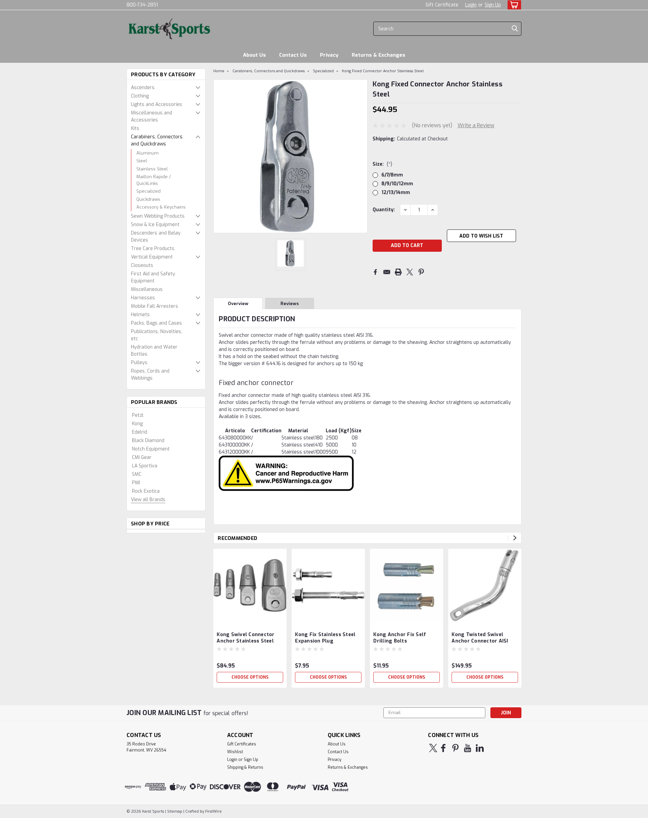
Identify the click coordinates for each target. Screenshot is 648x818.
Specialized (148, 191)
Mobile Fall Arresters (154, 306)
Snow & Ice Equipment (155, 224)
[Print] (398, 272)
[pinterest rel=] (455, 748)
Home (218, 71)
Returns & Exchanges (378, 55)
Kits (135, 128)
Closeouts (142, 265)
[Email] (386, 272)
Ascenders (143, 87)
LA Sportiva (144, 466)
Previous (508, 538)
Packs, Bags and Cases (156, 323)
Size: (382, 164)
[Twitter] (409, 272)
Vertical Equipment (152, 257)
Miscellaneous (147, 289)
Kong (137, 423)
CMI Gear (142, 457)
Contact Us (293, 55)
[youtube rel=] (467, 748)
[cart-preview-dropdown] (512, 4)
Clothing (140, 96)
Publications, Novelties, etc (156, 335)
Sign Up (493, 5)
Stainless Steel (152, 169)
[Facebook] (375, 272)
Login (471, 5)
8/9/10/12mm (397, 184)
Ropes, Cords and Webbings (150, 374)
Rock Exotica (146, 491)
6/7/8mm (392, 175)
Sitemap (174, 811)
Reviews (289, 303)
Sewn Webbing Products (158, 216)
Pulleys (139, 362)
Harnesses (143, 298)
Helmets (140, 314)
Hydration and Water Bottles (154, 350)
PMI (136, 483)
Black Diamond (148, 440)
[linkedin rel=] (480, 748)
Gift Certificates (241, 744)
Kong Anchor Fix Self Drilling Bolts (399, 637)
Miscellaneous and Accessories (151, 116)
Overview (238, 303)
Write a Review (476, 125)
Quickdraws (148, 199)
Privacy (329, 55)
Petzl (137, 415)
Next (514, 538)
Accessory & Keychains (161, 207)
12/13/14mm (395, 192)
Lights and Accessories (156, 104)
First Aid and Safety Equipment (153, 277)
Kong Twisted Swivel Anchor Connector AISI (480, 637)
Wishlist (235, 752)
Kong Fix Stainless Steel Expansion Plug (325, 637)
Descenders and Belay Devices (156, 236)
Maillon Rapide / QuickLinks (153, 180)
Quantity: (384, 210)
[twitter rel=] (433, 748)
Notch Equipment (151, 449)
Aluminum (147, 153)
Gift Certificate (442, 5)
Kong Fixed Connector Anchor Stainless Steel (383, 71)
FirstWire (213, 811)
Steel (141, 161)
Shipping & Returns (245, 767)
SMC (136, 474)
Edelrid (139, 432)
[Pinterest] (421, 272)
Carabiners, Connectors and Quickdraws (157, 140)
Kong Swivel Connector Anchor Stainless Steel (245, 637)
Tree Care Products (152, 248)
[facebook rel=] (443, 748)
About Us (254, 55)
